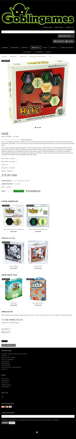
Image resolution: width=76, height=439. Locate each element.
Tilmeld (5, 423)
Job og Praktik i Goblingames (11, 367)
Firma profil (59, 27)
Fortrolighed (47, 27)
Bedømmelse (5, 329)
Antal (3, 191)
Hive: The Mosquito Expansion (14, 229)
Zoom (39, 127)
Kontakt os (70, 27)
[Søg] (73, 32)
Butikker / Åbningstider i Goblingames (14, 354)
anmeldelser (14, 139)
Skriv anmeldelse (26, 139)
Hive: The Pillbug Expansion (38, 229)
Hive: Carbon (13, 266)
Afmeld (11, 423)
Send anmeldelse (8, 345)
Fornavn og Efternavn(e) (10, 322)
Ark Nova (14, 303)
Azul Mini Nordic (38, 303)
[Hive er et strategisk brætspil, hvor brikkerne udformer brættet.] (38, 91)
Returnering (5, 363)
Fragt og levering (7, 359)
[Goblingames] (38, 13)
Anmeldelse (5, 332)
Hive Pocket (38, 266)
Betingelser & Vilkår (8, 357)
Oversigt (4, 369)
